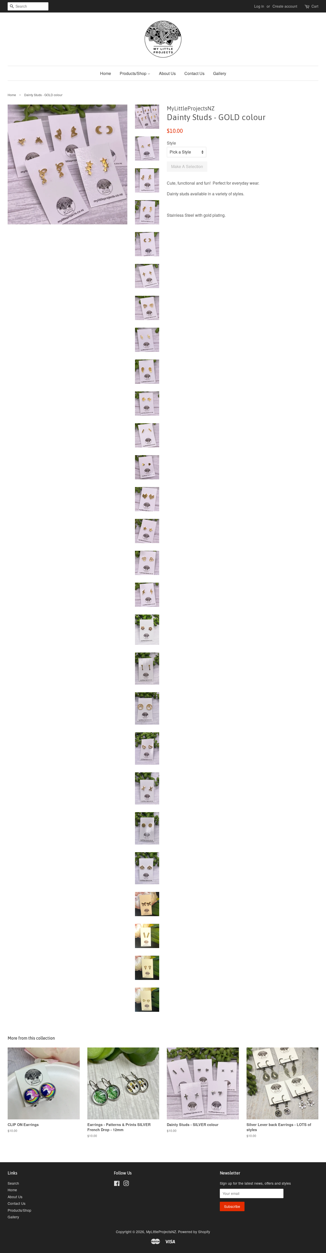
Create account (285, 6)
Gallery (219, 73)
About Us (167, 73)
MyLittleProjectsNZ (161, 1231)
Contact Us (194, 73)
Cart (314, 6)
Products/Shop (133, 73)
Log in (259, 6)
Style (171, 143)
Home (105, 73)
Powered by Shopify (194, 1231)
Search (13, 1183)
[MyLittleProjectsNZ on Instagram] (126, 1184)
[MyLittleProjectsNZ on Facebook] (117, 1184)
